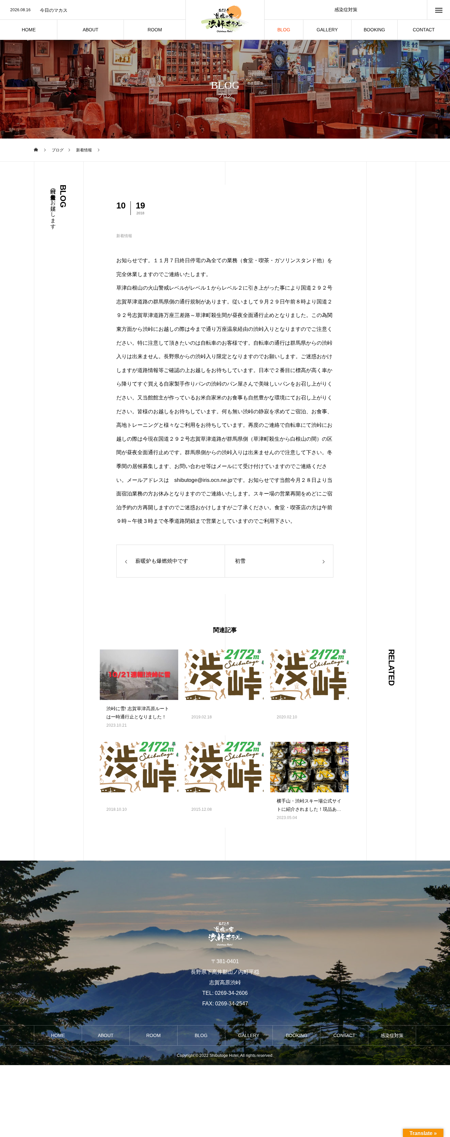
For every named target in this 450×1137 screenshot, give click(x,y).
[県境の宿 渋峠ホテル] (225, 19)
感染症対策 (345, 9)
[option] (92, 10)
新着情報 (124, 236)
